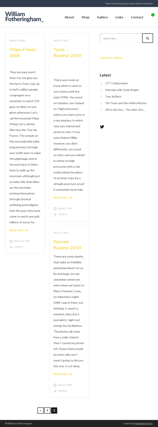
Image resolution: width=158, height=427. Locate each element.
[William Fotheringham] (25, 16)
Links (119, 17)
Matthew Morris (144, 423)
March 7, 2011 (60, 40)
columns (18, 246)
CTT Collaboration (116, 83)
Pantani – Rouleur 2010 (67, 244)
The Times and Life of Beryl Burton (125, 103)
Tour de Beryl (113, 96)
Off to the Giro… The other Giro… (125, 109)
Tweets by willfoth (111, 57)
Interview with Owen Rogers (122, 90)
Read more (16, 230)
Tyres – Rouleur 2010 (67, 52)
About (69, 17)
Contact (137, 17)
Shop (85, 17)
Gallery (102, 17)
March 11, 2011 (17, 40)
